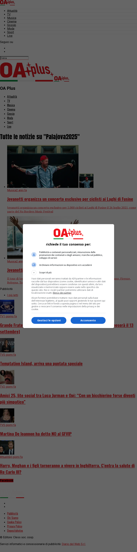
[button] (68, 272)
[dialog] (68, 276)
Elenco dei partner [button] (62, 292)
